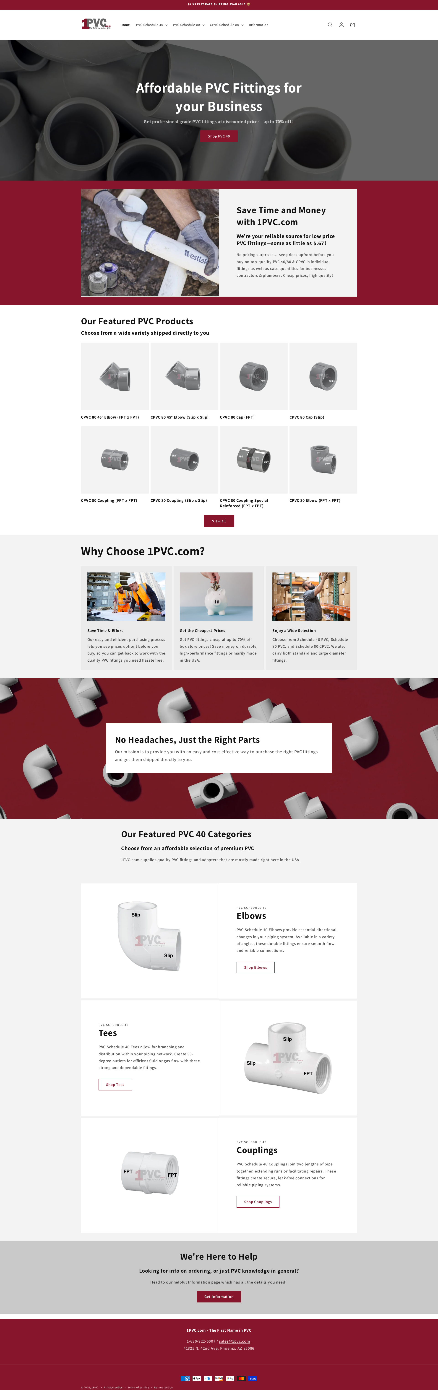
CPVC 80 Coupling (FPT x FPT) (109, 500)
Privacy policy (113, 1387)
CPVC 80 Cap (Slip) (306, 417)
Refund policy (163, 1387)
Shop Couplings (258, 1201)
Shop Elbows (255, 967)
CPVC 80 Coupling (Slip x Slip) (179, 500)
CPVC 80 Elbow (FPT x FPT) (315, 500)
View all (219, 520)
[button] (151, 25)
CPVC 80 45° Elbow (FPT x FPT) (110, 417)
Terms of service (138, 1387)
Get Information (219, 1296)
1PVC (94, 1387)
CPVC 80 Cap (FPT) (237, 417)
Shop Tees (115, 1084)
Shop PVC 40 (219, 136)
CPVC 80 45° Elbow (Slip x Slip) (180, 417)
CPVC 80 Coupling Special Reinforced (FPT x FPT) (244, 503)
